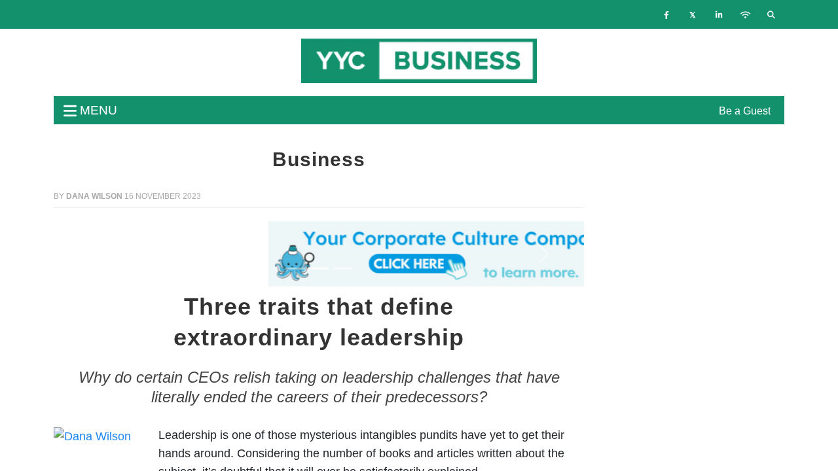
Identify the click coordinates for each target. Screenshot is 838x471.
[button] (94, 254)
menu (97, 110)
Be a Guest (745, 110)
